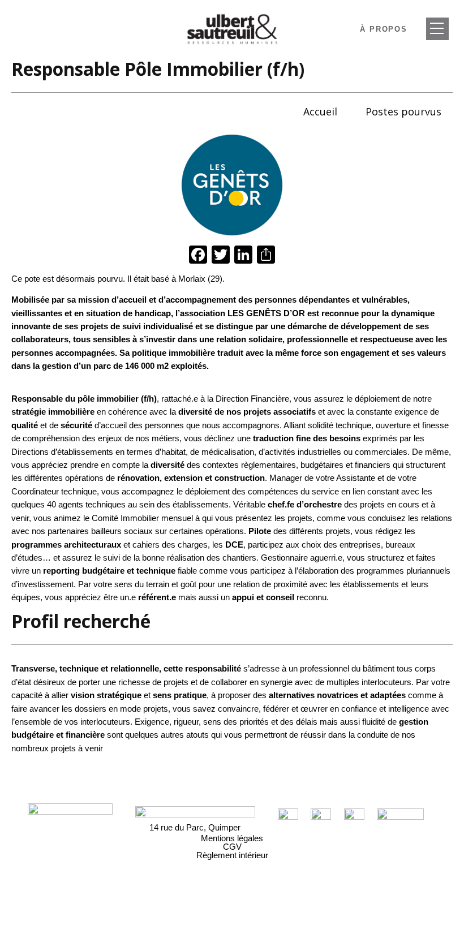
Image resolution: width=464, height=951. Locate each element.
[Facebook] (198, 256)
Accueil (320, 111)
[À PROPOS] (437, 29)
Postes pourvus (403, 111)
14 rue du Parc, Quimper (194, 827)
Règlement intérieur (232, 855)
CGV (232, 846)
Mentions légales (232, 838)
